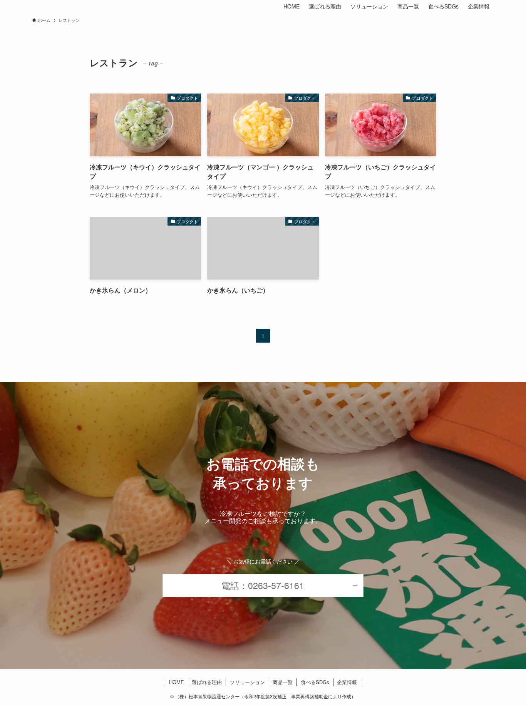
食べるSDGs (315, 682)
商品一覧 (283, 682)
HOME (176, 682)
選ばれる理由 (207, 682)
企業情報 (347, 682)
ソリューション (247, 682)
